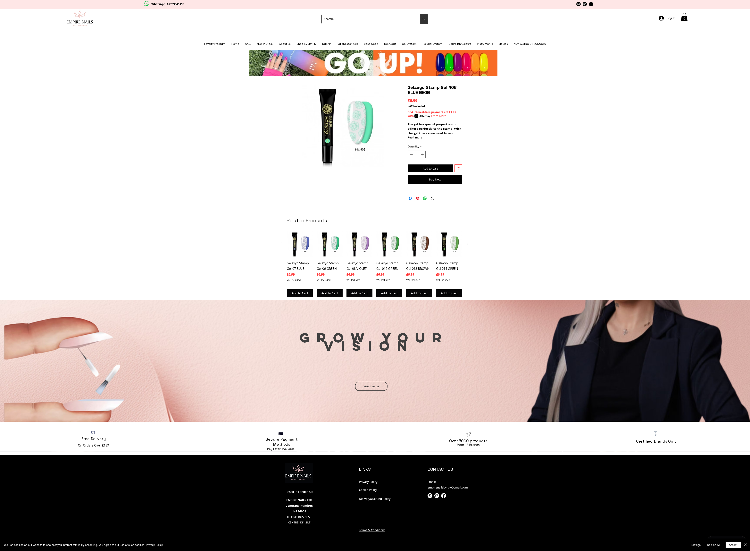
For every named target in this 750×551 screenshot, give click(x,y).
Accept (733, 545)
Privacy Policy (154, 545)
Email (372, 231)
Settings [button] (696, 545)
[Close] (745, 545)
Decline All (713, 545)
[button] (454, 216)
